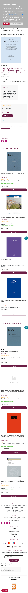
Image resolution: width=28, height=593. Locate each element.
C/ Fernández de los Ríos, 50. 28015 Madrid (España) (14, 517)
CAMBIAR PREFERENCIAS (16, 23)
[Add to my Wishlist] (3, 120)
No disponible (14, 314)
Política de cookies (14, 530)
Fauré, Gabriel (4, 177)
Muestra (5, 65)
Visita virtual (14, 534)
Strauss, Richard (4, 440)
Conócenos (14, 528)
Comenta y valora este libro (13, 101)
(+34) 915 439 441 (14, 518)
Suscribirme (14, 560)
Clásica (19, 28)
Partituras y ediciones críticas (8, 28)
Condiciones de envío (14, 531)
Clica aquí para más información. (17, 14)
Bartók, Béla (3, 353)
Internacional (19, 30)
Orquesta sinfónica (11, 81)
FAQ (14, 536)
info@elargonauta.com (14, 520)
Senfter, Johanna (4, 395)
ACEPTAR (6, 23)
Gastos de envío (14, 533)
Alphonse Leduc (11, 94)
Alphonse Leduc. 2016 (6, 76)
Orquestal (3, 81)
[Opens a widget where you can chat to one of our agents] (4, 590)
